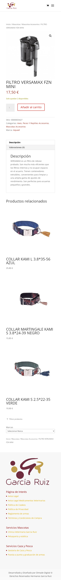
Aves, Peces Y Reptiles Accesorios (33, 123)
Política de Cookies (17, 505)
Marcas (9, 427)
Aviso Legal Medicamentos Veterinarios (26, 500)
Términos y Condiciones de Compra (25, 518)
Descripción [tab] (14, 142)
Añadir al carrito (31, 107)
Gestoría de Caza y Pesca (20, 550)
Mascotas (16, 24)
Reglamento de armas (18, 513)
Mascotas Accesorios (30, 24)
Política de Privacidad (18, 509)
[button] (50, 35)
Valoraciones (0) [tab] (17, 147)
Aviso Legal (13, 496)
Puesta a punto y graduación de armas (26, 554)
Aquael (16, 130)
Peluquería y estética (18, 536)
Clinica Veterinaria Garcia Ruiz (22, 532)
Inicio (8, 24)
